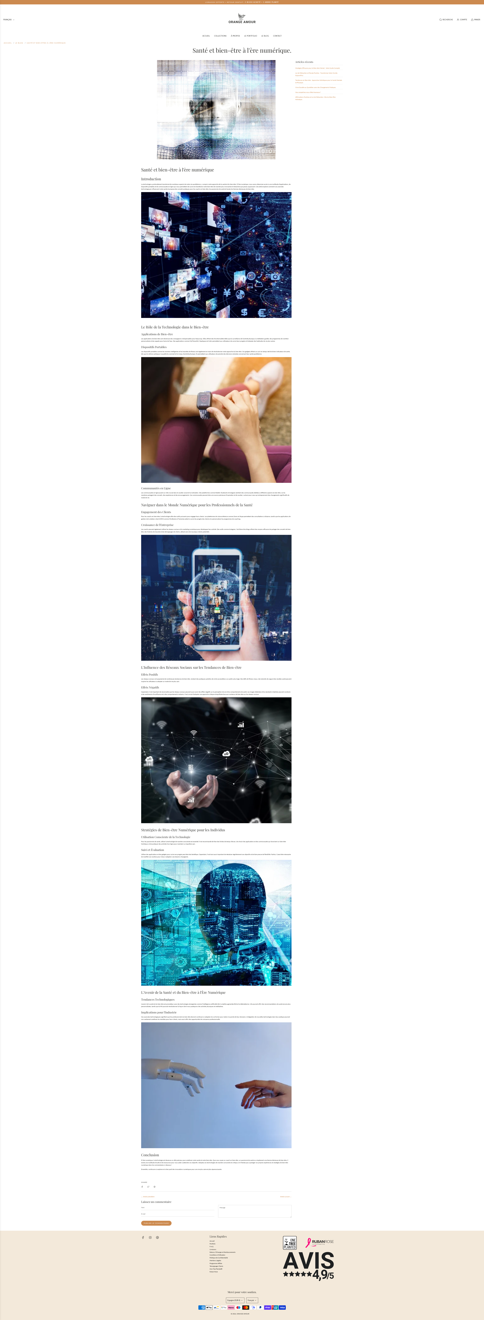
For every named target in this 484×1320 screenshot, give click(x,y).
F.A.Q (211, 1246)
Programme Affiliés (216, 1263)
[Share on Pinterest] (154, 1186)
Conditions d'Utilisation (217, 1255)
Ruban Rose (214, 1272)
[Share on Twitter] (148, 1186)
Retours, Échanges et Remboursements (222, 1252)
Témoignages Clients (216, 1266)
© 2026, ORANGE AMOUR (240, 1314)
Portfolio (212, 1244)
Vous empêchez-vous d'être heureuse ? (308, 92)
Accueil (212, 1241)
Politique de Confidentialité (219, 1258)
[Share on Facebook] (142, 1186)
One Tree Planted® (216, 1269)
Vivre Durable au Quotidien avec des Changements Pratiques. (315, 87)
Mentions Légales (215, 1260)
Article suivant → (286, 1197)
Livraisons (213, 1249)
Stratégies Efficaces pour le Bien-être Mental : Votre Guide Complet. (317, 68)
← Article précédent (147, 1197)
